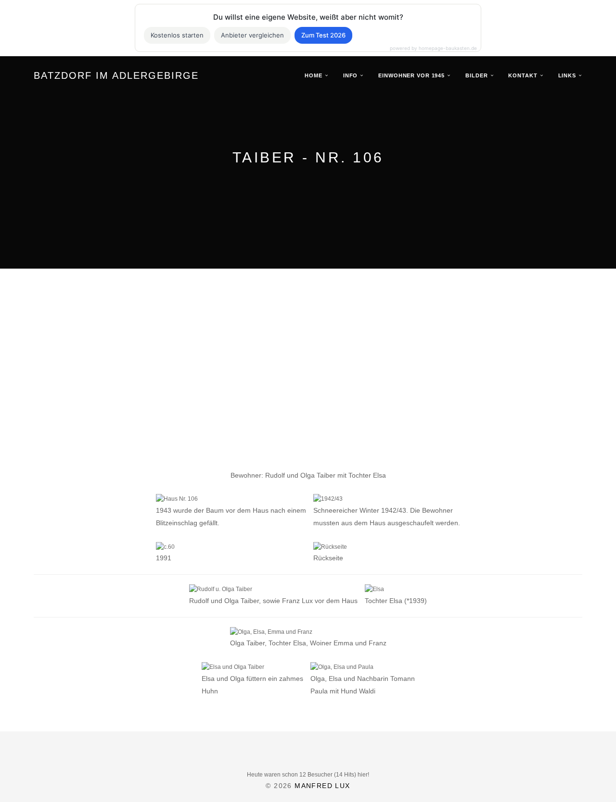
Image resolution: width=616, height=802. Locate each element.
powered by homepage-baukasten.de (433, 48)
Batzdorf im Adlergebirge (116, 75)
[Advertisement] (308, 385)
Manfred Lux (322, 786)
